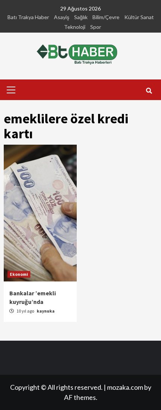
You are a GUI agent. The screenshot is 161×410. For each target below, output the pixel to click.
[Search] (149, 91)
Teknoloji (74, 27)
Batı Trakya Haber (28, 17)
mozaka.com (125, 387)
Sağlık (81, 17)
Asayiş (61, 17)
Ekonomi (19, 274)
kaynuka (46, 311)
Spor (95, 27)
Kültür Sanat (139, 17)
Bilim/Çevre (105, 17)
